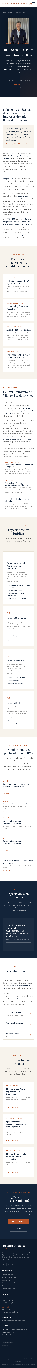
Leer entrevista (16, 945)
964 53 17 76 (18, 1229)
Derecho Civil (6, 1280)
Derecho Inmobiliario (8, 1288)
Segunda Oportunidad (9, 1277)
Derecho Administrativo (9, 1283)
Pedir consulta (18, 1221)
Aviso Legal (5, 1345)
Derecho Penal (6, 1286)
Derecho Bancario (7, 1275)
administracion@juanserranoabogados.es (14, 1320)
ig (8, 1265)
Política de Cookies (7, 1348)
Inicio (4, 12)
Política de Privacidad (8, 1342)
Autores (10, 12)
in (12, 1265)
